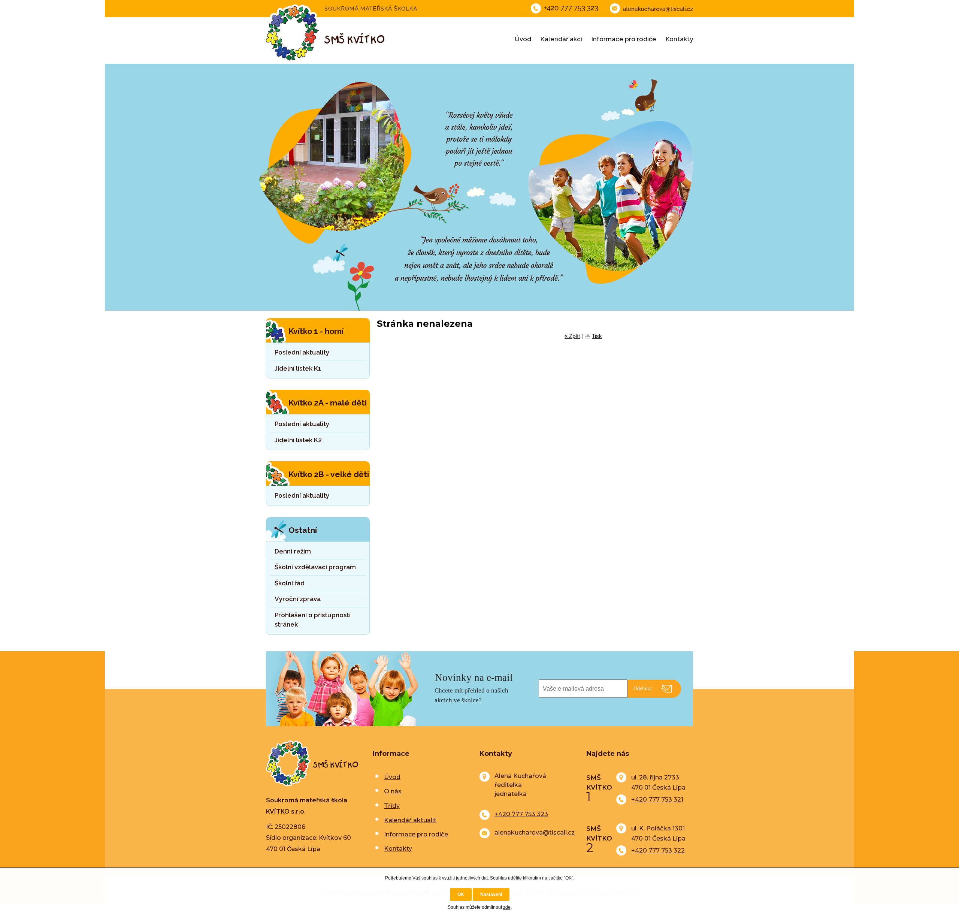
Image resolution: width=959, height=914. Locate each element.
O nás (393, 791)
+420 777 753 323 (521, 814)
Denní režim (293, 551)
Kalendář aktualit (410, 820)
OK (460, 894)
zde (507, 907)
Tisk (597, 336)
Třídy (392, 805)
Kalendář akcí (561, 39)
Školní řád (290, 583)
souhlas (429, 878)
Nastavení (491, 894)
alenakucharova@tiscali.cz (534, 832)
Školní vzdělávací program (315, 567)
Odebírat (642, 688)
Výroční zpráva (298, 599)
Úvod (523, 39)
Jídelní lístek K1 (298, 368)
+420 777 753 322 (658, 850)
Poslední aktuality (302, 352)
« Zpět (572, 336)
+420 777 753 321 (657, 799)
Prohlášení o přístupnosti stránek (313, 619)
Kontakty (679, 39)
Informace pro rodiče (624, 39)
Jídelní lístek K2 (298, 440)
